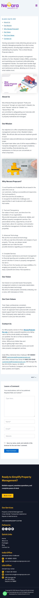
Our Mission (8, 25)
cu (7, 357)
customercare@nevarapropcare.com (14, 362)
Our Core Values (9, 35)
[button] (36, 5)
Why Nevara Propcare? (11, 29)
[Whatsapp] (5, 593)
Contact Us (7, 38)
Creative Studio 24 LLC (23, 594)
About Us (7, 22)
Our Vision (7, 32)
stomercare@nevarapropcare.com (19, 357)
